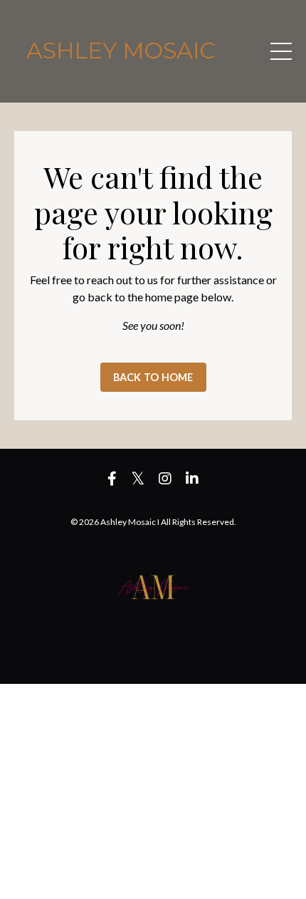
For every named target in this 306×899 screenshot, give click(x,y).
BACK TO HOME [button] (153, 377)
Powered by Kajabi (153, 648)
